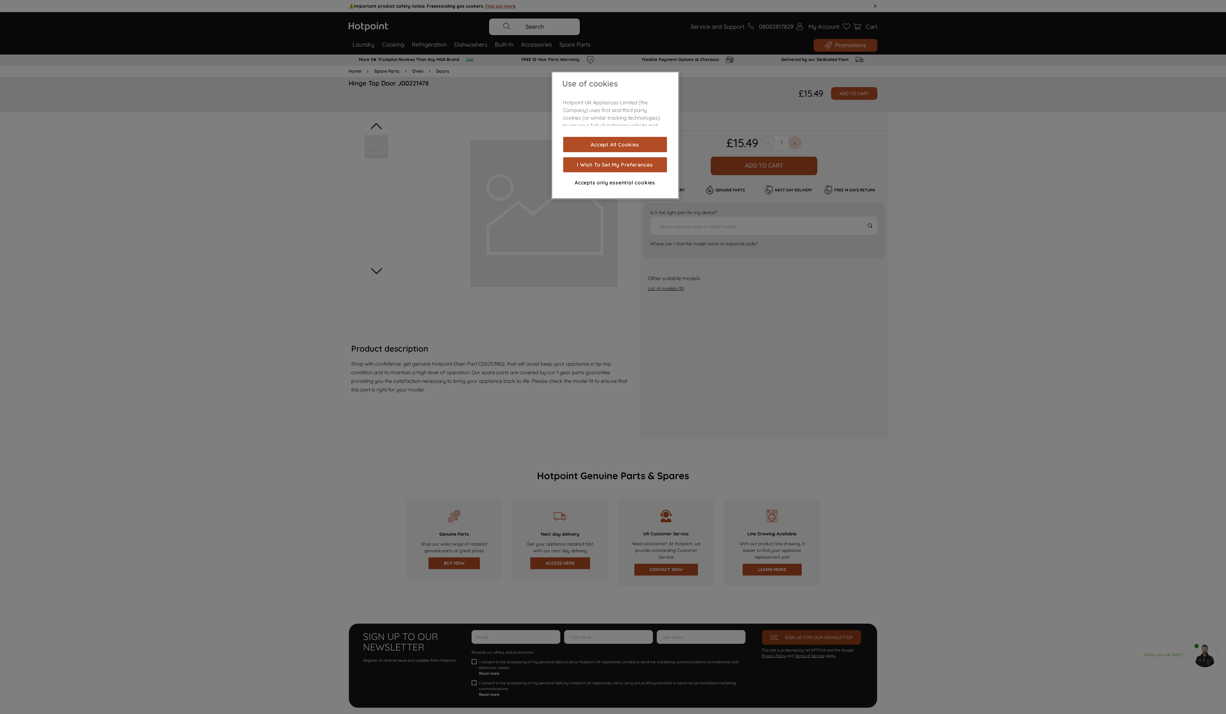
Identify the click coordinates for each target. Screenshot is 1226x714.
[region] (615, 135)
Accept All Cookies (615, 144)
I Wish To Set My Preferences (615, 164)
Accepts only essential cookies (615, 182)
